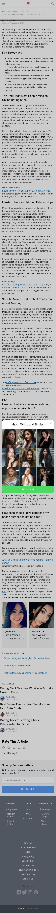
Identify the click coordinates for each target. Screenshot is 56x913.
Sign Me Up (28, 489)
